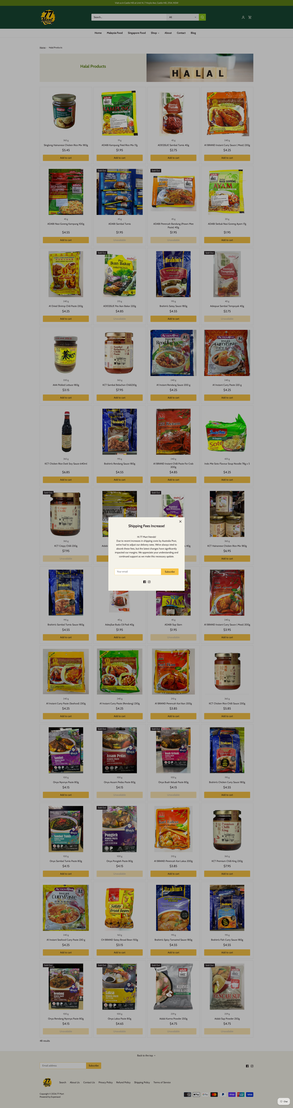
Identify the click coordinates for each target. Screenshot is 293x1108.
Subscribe (170, 571)
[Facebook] (144, 581)
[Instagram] (149, 581)
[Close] (180, 521)
